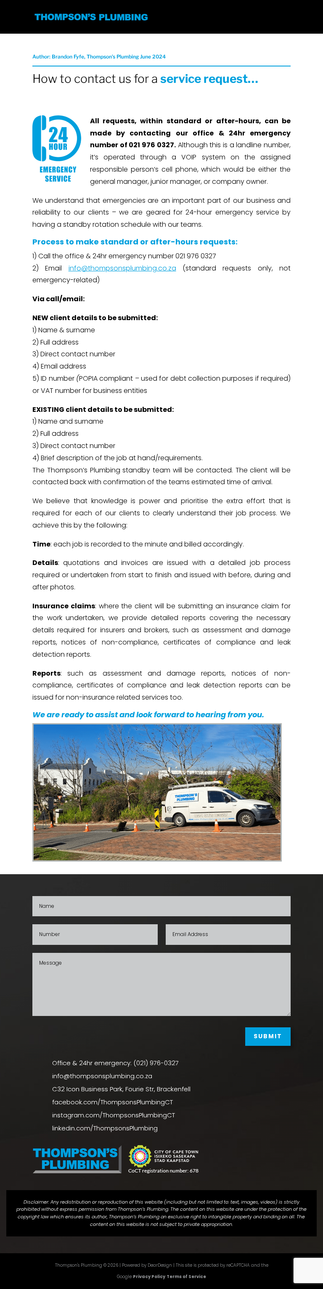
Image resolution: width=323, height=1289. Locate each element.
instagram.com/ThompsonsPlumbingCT (113, 1115)
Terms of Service (186, 1276)
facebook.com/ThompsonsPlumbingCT (112, 1102)
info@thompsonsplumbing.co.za (102, 1076)
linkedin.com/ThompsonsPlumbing (105, 1128)
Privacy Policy (149, 1276)
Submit (268, 1036)
